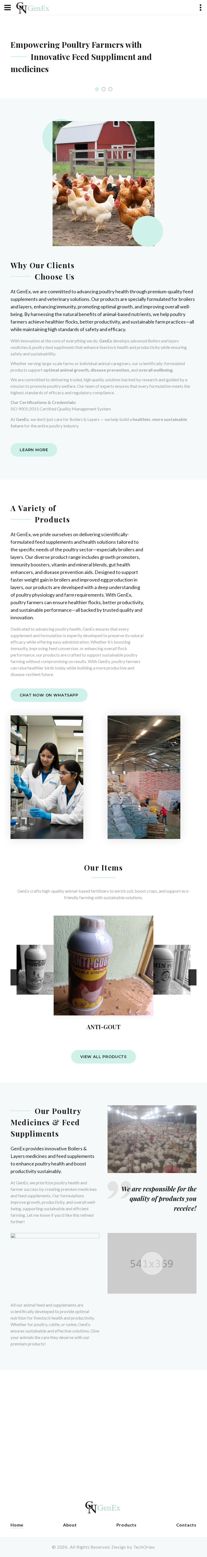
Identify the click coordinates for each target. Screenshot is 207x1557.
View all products (103, 1056)
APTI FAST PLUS (165, 1000)
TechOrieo (144, 1546)
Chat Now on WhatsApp (49, 695)
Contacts (186, 1524)
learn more (34, 449)
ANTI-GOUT (41, 1000)
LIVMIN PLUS (103, 1027)
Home (17, 1524)
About (70, 1524)
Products (126, 1524)
